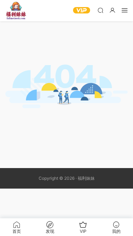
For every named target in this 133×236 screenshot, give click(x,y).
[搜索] (100, 10)
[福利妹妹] (16, 10)
